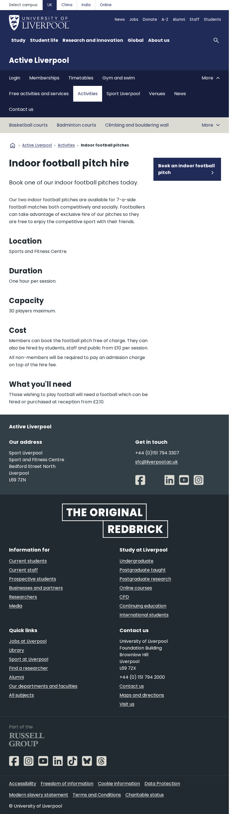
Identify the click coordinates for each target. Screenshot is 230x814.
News (120, 19)
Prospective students (32, 579)
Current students (28, 561)
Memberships (44, 78)
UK (49, 5)
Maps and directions (141, 695)
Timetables (80, 78)
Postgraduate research (145, 579)
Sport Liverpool (123, 93)
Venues (157, 93)
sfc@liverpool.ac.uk (156, 462)
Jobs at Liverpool (28, 641)
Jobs (133, 19)
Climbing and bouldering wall (137, 125)
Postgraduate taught (142, 570)
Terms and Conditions (97, 795)
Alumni (179, 19)
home (12, 145)
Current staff (23, 570)
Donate (150, 19)
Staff (194, 19)
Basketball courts (28, 125)
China (66, 5)
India (86, 5)
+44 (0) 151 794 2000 (142, 677)
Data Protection (162, 783)
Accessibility (22, 783)
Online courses (135, 588)
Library (16, 650)
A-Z (165, 19)
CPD (124, 597)
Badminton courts (76, 125)
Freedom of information (67, 783)
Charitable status (144, 795)
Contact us (21, 109)
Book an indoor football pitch (186, 169)
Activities (88, 93)
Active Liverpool (39, 60)
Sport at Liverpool (28, 659)
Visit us (126, 704)
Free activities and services (39, 93)
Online (106, 5)
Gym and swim (118, 78)
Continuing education (142, 606)
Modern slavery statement (38, 795)
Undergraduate (136, 561)
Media (15, 606)
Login (14, 78)
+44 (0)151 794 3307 (157, 453)
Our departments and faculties (43, 686)
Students (212, 19)
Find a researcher (28, 668)
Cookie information (119, 783)
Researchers (23, 597)
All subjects (21, 695)
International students (144, 615)
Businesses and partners (36, 588)
